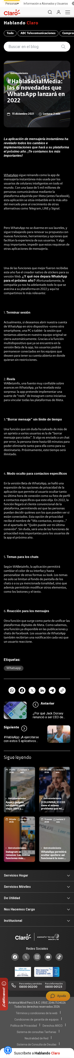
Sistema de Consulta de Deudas (36, 1044)
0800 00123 (53, 987)
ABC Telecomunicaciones (38, 33)
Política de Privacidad (23, 1025)
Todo (10, 33)
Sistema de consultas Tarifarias (36, 1032)
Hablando (21, 23)
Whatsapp (14, 668)
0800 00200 (28, 987)
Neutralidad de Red (36, 1038)
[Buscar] (50, 12)
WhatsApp (11, 175)
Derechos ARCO (53, 1025)
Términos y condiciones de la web (36, 1013)
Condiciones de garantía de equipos (36, 1019)
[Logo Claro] (12, 12)
